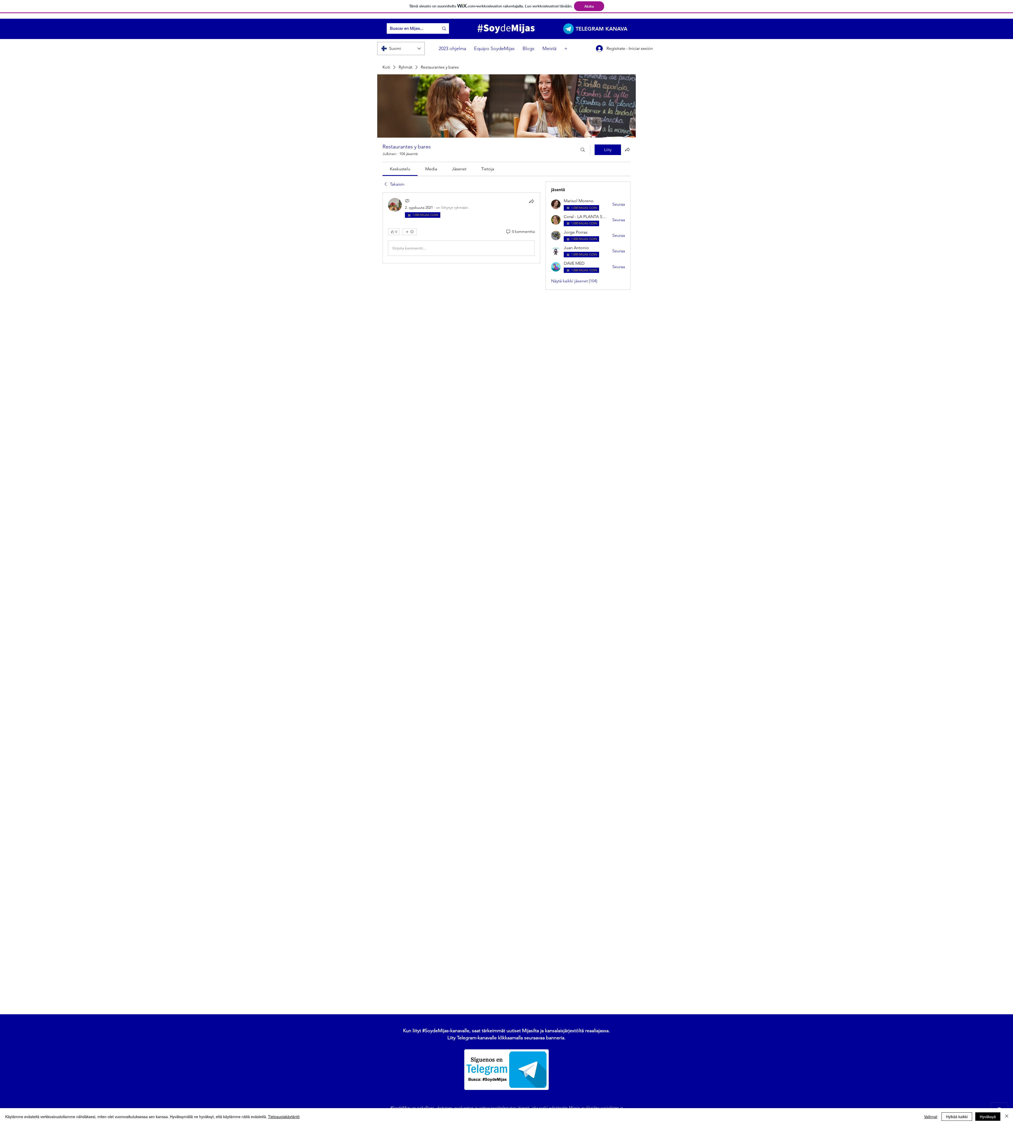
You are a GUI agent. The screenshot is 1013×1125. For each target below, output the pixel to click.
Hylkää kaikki (957, 1116)
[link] (400, 168)
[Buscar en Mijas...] (444, 28)
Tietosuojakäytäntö (284, 1116)
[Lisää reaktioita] (410, 231)
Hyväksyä (988, 1116)
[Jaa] (531, 201)
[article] (461, 227)
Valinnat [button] (930, 1116)
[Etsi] (583, 149)
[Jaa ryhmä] (627, 149)
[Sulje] (1007, 1116)
